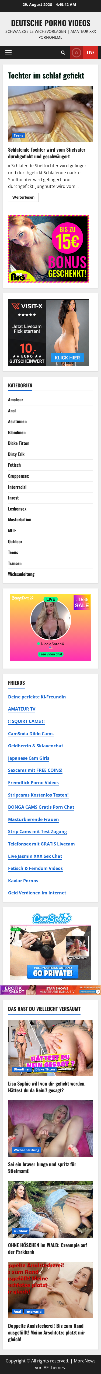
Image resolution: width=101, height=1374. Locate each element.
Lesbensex (17, 508)
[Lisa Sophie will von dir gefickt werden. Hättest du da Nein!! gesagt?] (50, 1048)
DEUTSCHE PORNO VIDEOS (50, 22)
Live (90, 52)
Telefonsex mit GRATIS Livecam (41, 844)
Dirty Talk (16, 454)
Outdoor (15, 541)
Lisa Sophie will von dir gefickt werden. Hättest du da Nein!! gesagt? (46, 1087)
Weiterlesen (25, 198)
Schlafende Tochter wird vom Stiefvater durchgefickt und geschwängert (50, 114)
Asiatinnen (17, 421)
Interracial (17, 487)
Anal (12, 410)
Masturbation (19, 519)
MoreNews (85, 1361)
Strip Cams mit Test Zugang (37, 831)
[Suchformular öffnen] (63, 52)
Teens (18, 135)
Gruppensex (18, 476)
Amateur (15, 399)
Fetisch (14, 465)
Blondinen (17, 432)
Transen (15, 563)
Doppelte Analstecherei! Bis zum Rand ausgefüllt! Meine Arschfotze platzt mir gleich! (46, 1332)
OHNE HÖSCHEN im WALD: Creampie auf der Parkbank (47, 1248)
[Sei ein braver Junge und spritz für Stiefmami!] (50, 1128)
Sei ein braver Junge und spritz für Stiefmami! (42, 1167)
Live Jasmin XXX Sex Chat (35, 856)
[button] (8, 52)
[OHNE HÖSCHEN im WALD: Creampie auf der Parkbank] (50, 1209)
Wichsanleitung (21, 574)
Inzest (13, 497)
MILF (12, 530)
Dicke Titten (18, 443)
